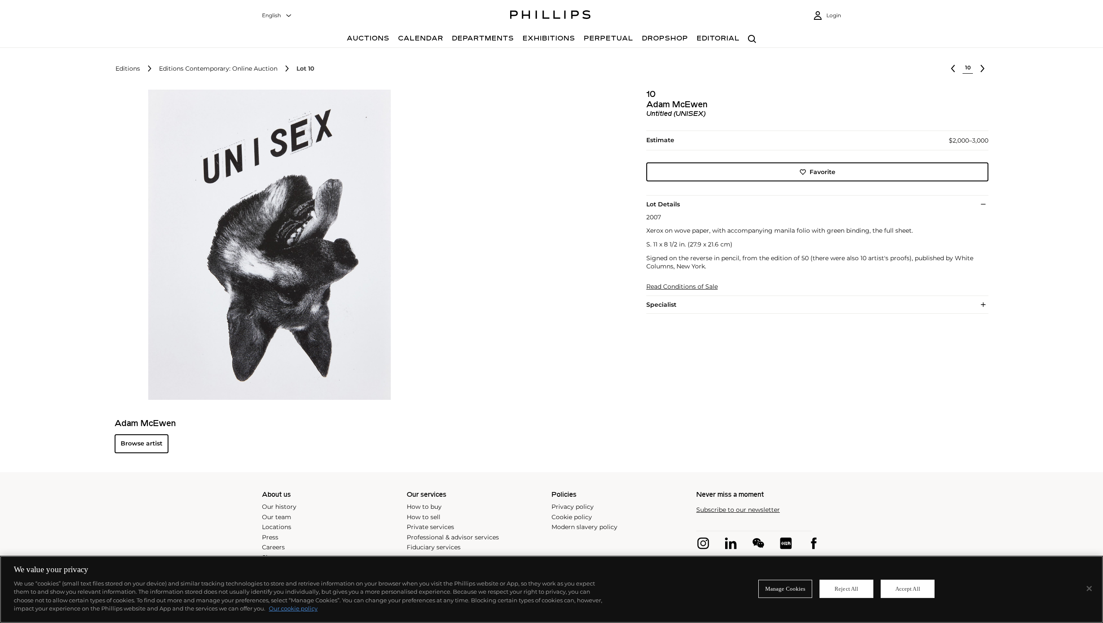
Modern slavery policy (584, 527)
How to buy (424, 507)
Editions (127, 68)
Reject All (846, 589)
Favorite (822, 172)
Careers (273, 547)
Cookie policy (572, 517)
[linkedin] (731, 543)
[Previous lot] (953, 68)
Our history (279, 507)
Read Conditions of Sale (682, 286)
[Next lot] (982, 68)
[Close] (1089, 588)
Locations (276, 527)
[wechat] (758, 543)
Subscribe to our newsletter (738, 510)
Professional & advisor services (453, 537)
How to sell (423, 517)
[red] (786, 543)
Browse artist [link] (141, 443)
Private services (430, 527)
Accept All (907, 589)
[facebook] (813, 543)
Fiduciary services (434, 547)
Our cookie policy (293, 608)
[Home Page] (550, 16)
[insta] (703, 543)
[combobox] (277, 15)
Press (270, 537)
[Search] (752, 39)
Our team (276, 517)
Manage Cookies (785, 589)
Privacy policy (573, 507)
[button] (267, 245)
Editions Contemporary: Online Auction (218, 68)
